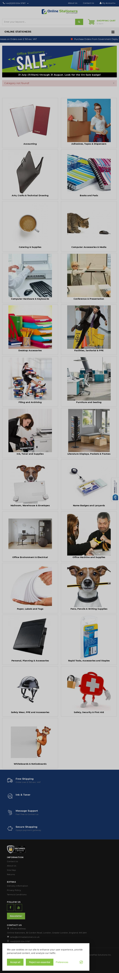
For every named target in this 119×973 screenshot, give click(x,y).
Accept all (15, 962)
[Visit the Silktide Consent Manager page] (81, 962)
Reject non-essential (39, 962)
